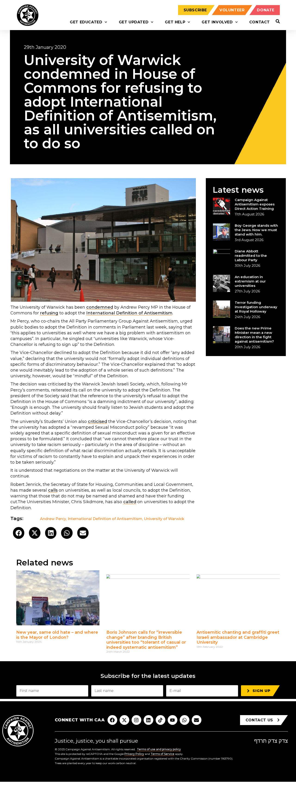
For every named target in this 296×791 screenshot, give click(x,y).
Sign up (262, 691)
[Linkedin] (148, 720)
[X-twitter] (124, 720)
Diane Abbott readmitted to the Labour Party (251, 255)
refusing (49, 313)
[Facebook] (112, 720)
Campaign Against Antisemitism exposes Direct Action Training (254, 204)
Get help (175, 22)
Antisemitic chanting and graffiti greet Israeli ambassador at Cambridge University (238, 637)
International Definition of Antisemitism (129, 313)
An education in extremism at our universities (250, 281)
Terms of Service (162, 754)
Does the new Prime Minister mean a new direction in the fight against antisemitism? (254, 335)
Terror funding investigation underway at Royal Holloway (256, 306)
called (129, 501)
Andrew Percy (53, 519)
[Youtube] (172, 720)
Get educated (86, 22)
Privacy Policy (134, 754)
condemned (99, 307)
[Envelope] (196, 720)
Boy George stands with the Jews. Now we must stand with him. (256, 229)
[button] (19, 533)
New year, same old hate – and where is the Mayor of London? (57, 635)
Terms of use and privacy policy (159, 749)
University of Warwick (164, 519)
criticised (97, 421)
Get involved (217, 22)
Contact (259, 22)
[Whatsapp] (184, 720)
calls (53, 490)
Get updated (134, 22)
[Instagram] (136, 720)
